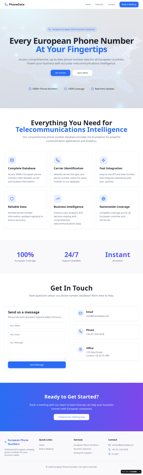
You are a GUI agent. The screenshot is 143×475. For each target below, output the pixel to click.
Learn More (82, 72)
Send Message (37, 364)
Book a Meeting (129, 4)
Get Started (60, 72)
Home (88, 4)
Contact (111, 4)
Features (99, 4)
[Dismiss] (139, 471)
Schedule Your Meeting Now (71, 417)
